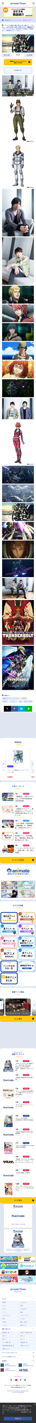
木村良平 (24, 698)
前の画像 (7, 55)
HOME (4, 1302)
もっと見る (18, 1019)
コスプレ (22, 1318)
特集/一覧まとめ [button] (6, 1329)
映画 (21, 1312)
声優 (20, 701)
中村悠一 (5, 701)
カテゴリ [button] (4, 1298)
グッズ (4, 1312)
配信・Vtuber (23, 1322)
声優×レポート (6, 1349)
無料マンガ (23, 1325)
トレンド (4, 1325)
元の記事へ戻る (18, 70)
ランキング (23, 1302)
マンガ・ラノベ (6, 1315)
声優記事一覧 (23, 1342)
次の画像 (28, 55)
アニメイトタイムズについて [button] (9, 1352)
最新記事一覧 (5, 1332)
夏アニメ (22, 1336)
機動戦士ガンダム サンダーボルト (11, 698)
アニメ (4, 1305)
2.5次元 (4, 1322)
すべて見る (18, 1200)
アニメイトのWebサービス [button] (9, 1356)
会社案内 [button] (4, 1360)
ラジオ (4, 1309)
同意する (18, 1418)
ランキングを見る (18, 860)
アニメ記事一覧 (6, 1342)
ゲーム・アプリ (24, 1315)
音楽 (3, 1318)
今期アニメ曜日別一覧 (26, 1332)
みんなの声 (23, 1309)
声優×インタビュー (25, 1345)
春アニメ (4, 1336)
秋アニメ (4, 1339)
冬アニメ (22, 1339)
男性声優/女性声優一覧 (8, 1345)
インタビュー (13, 701)
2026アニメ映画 (28, 701)
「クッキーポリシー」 (13, 1412)
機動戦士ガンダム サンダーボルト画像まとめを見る (18, 62)
